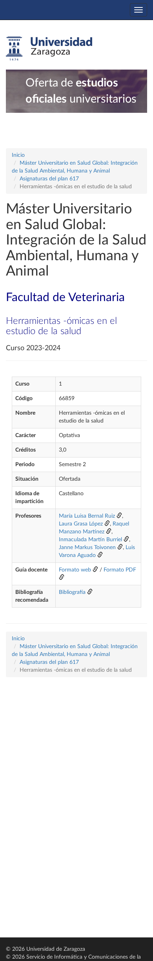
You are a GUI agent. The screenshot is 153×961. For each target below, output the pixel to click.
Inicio (18, 155)
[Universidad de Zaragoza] (49, 49)
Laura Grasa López (81, 524)
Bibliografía (72, 592)
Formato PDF (120, 570)
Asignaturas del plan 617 (49, 179)
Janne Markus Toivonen (88, 547)
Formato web (75, 570)
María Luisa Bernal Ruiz (87, 516)
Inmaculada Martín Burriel (90, 539)
